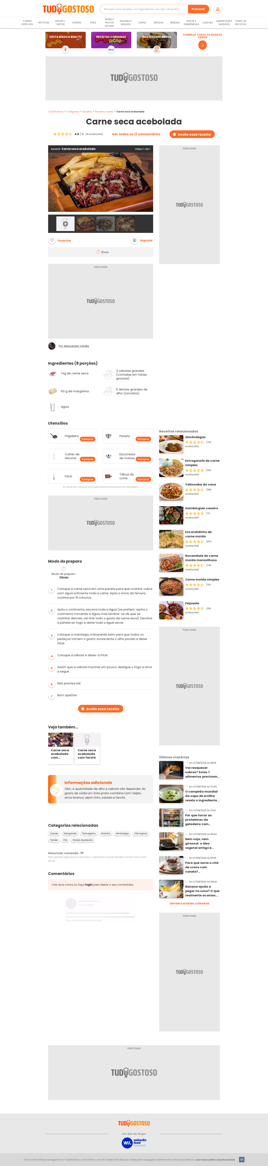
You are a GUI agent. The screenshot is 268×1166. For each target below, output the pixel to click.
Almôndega (122, 833)
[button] (142, 240)
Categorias (73, 111)
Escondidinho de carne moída (198, 534)
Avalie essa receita (194, 134)
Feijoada (192, 603)
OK (241, 1159)
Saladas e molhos (126, 22)
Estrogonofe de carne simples (202, 463)
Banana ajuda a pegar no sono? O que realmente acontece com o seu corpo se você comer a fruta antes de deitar (202, 891)
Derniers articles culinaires (189, 903)
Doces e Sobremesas (191, 22)
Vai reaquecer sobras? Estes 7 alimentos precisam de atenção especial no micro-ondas (201, 772)
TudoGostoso (55, 111)
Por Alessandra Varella (74, 346)
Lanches (208, 22)
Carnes (76, 22)
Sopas (142, 22)
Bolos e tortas (60, 22)
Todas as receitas (240, 22)
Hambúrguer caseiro (201, 508)
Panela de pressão (82, 840)
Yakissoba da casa (200, 484)
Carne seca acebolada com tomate (60, 754)
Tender (54, 840)
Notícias (43, 22)
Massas (159, 22)
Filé (65, 840)
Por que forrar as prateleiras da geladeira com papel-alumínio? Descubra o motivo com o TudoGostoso (201, 819)
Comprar (87, 439)
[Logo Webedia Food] (134, 1143)
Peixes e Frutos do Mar (109, 22)
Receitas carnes (104, 111)
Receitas (87, 111)
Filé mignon (141, 833)
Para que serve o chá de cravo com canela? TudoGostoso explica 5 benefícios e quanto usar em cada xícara (202, 867)
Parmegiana (89, 833)
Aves (93, 22)
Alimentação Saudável (224, 22)
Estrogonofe (70, 833)
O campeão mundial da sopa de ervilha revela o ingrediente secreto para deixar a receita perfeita (202, 796)
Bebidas (175, 22)
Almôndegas (195, 437)
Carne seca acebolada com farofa (87, 754)
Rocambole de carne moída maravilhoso (201, 558)
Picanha (105, 833)
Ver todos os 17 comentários (136, 134)
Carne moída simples (202, 579)
